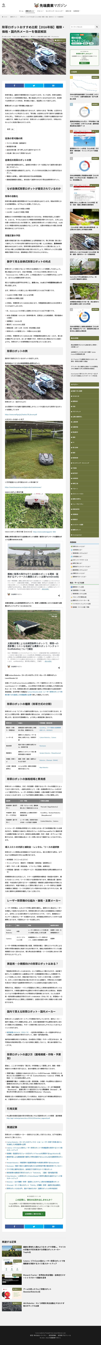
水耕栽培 (96, 284)
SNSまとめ (75, 396)
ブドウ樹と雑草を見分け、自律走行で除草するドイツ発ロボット (29, 1169)
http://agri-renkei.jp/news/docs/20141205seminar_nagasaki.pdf (28, 1118)
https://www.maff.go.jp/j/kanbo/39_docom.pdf (21, 414)
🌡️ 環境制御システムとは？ (79, 553)
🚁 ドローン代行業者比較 (78, 597)
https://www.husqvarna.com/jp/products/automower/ (23, 487)
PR (73, 442)
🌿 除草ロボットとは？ (78, 546)
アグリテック (95, 185)
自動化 (45, 36)
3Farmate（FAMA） (52, 760)
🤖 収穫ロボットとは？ (78, 573)
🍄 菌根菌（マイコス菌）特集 (80, 607)
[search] (97, 27)
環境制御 (75, 458)
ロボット (34, 36)
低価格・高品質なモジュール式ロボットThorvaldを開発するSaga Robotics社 (33, 1153)
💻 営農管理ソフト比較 (78, 590)
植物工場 (68, 11)
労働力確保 (40, 36)
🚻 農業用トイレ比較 (77, 587)
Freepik (47, 1333)
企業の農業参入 (77, 417)
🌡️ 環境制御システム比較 (79, 593)
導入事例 (75, 447)
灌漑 (73, 437)
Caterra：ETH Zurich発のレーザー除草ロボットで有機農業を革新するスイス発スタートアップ (44, 1262)
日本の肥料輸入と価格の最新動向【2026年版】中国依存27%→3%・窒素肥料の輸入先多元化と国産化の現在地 (84, 329)
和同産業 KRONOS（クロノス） (18, 1032)
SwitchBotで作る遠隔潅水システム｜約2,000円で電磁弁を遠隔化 (83, 278)
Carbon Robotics (45, 737)
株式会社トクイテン (40, 1335)
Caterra (53, 737)
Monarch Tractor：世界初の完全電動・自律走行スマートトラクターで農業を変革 (44, 1276)
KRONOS (49, 730)
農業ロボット (30, 11)
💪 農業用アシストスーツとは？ (81, 566)
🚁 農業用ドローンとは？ (78, 577)
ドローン (40, 11)
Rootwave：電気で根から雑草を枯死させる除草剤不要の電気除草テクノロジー (34, 1166)
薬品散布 (75, 432)
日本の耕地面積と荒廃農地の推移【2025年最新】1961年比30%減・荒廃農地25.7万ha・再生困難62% (84, 178)
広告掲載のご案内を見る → (34, 1214)
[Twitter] (33, 86)
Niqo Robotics (44, 767)
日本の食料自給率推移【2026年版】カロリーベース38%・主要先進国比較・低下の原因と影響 (84, 97)
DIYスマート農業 (94, 259)
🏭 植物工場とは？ (76, 563)
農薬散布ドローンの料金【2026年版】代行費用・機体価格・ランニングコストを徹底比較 (84, 151)
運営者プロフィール (64, 1335)
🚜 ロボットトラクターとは (79, 560)
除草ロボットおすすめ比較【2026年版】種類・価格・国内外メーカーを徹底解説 (41, 17)
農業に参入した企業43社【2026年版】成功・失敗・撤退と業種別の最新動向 (83, 204)
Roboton (42, 760)
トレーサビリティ (77, 504)
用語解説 (96, 309)
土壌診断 (75, 422)
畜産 (73, 453)
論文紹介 (75, 473)
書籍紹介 (75, 519)
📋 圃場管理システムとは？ (79, 570)
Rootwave (43, 746)
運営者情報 (52, 1335)
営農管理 (76, 11)
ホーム (21, 11)
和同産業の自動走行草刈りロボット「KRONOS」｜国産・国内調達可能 (32, 1173)
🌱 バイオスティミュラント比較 (81, 604)
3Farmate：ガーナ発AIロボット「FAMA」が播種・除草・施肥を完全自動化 (33, 1185)
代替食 (74, 468)
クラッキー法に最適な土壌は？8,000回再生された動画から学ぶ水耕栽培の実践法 (84, 367)
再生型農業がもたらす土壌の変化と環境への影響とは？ (84, 346)
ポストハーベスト (78, 494)
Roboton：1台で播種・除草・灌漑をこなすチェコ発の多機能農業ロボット (33, 1182)
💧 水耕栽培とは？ (76, 550)
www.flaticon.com (60, 1333)
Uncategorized (77, 535)
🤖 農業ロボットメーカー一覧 (80, 600)
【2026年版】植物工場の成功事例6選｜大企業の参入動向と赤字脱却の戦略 (84, 228)
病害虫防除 (18, 1261)
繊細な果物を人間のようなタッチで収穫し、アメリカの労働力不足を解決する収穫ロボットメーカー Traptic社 (44, 1249)
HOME (5, 17)
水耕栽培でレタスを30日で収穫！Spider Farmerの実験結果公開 (83, 353)
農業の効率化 (76, 499)
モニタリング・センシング (54, 11)
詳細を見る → (84, 63)
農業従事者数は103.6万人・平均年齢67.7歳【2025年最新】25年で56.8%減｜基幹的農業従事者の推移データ (84, 124)
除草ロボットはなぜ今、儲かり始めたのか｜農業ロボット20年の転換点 (32, 1188)
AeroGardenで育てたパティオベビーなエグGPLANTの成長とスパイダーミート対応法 (84, 375)
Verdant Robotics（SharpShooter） (51, 753)
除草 (49, 36)
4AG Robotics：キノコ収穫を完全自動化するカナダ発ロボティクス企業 (43, 1304)
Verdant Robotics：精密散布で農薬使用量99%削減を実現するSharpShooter (33, 1162)
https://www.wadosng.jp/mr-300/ (44, 532)
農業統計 (96, 77)
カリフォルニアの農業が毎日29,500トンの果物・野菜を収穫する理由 (84, 360)
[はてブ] (53, 86)
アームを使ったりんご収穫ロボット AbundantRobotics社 (37, 1290)
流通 (73, 406)
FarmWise (43, 727)
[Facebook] (14, 86)
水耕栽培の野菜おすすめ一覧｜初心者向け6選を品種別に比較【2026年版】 (84, 303)
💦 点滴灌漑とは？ (76, 556)
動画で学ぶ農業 (77, 391)
